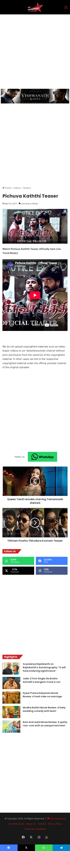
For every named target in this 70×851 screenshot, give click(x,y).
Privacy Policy (55, 823)
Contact (42, 823)
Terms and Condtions (35, 829)
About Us (31, 823)
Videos (17, 188)
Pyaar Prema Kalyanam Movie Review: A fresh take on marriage (42, 694)
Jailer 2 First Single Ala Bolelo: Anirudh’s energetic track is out (41, 680)
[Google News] (42, 457)
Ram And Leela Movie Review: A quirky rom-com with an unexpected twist (45, 723)
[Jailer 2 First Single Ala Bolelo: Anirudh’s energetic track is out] (11, 683)
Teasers (27, 188)
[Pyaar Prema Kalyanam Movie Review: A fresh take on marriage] (11, 697)
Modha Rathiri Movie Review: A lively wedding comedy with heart (44, 709)
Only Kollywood (57, 818)
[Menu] (66, 8)
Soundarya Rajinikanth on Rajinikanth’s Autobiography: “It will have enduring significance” (44, 667)
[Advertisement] (35, 51)
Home (7, 188)
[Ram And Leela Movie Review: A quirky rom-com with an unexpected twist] (11, 726)
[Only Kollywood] (35, 7)
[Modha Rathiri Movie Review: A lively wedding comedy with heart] (11, 712)
